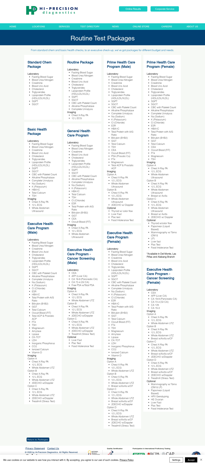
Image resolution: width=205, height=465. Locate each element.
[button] (133, 9)
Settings (176, 459)
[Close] (201, 459)
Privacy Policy (127, 459)
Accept (191, 459)
